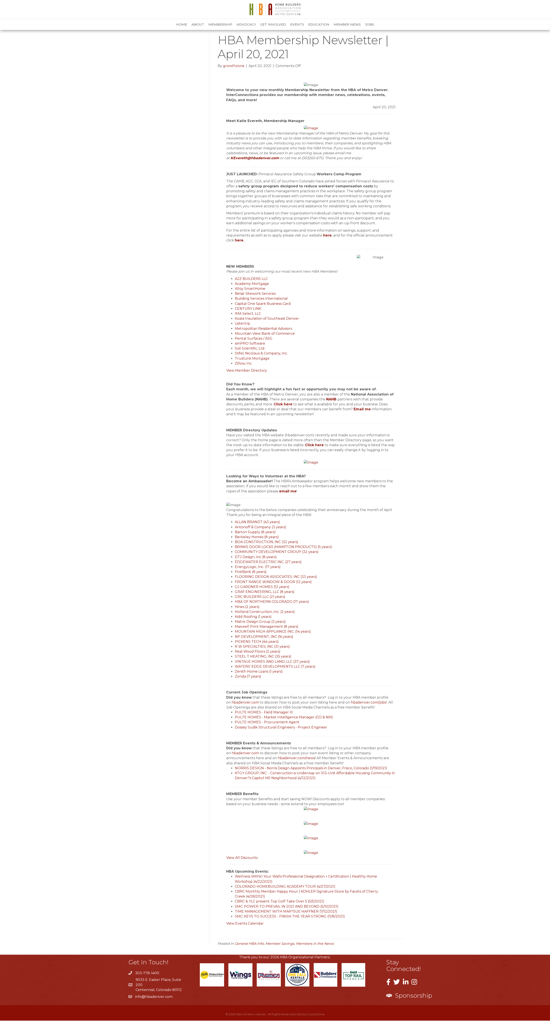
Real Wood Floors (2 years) (257, 651)
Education (318, 24)
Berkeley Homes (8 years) (257, 537)
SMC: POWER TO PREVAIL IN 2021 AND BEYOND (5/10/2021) (286, 906)
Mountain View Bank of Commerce (265, 333)
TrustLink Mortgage (252, 358)
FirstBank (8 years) (251, 572)
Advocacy (246, 24)
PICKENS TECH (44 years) (257, 642)
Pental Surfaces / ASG (253, 338)
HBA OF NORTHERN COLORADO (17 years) (272, 602)
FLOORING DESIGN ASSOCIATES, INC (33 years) (276, 577)
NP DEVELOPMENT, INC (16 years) (264, 637)
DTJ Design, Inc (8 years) (256, 557)
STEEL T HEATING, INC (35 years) (263, 656)
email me (287, 491)
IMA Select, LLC (248, 313)
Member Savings (279, 944)
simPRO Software (250, 343)
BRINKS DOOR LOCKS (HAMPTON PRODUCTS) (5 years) (283, 547)
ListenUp (242, 323)
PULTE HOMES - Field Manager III (264, 712)
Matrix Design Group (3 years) (260, 622)
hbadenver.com (245, 702)
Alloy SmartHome (250, 289)
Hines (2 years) (247, 607)
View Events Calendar (245, 923)
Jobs (369, 24)
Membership (220, 24)
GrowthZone (316, 1014)
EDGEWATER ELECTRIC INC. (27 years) (268, 562)
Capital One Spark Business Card (263, 304)
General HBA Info (249, 944)
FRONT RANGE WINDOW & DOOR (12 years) (273, 582)
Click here (283, 404)
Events (297, 24)
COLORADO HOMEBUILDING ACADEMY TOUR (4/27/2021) (285, 886)
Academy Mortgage (252, 284)
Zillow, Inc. (243, 363)
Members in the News (315, 944)
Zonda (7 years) (248, 676)
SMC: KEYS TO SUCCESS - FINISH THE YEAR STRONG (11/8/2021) (290, 916)
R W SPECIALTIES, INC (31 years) (262, 646)
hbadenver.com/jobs (368, 702)
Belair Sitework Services (255, 294)
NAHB (331, 399)
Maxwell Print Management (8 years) (266, 626)
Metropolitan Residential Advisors (263, 329)
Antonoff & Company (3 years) (260, 527)
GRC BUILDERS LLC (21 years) (260, 597)
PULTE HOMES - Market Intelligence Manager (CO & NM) (284, 717)
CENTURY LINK (248, 309)
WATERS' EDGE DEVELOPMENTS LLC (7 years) (275, 666)
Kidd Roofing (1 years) (253, 617)
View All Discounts (242, 858)
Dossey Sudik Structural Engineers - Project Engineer (281, 727)
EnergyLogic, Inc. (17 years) (258, 567)
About (197, 24)
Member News (347, 24)
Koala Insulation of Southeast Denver (267, 318)
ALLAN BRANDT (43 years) (257, 522)
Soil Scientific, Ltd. (250, 348)
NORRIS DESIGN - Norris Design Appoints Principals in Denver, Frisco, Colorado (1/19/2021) (311, 768)
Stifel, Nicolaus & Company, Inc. (261, 353)
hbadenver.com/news (296, 758)
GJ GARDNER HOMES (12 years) (262, 587)
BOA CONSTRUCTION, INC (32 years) (266, 542)
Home (181, 24)
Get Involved (273, 24)
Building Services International (261, 298)
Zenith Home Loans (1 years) (259, 671)
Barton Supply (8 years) (255, 532)
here (327, 235)
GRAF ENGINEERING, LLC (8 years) (265, 592)
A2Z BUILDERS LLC (251, 279)
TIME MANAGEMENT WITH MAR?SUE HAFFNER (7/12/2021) (286, 911)
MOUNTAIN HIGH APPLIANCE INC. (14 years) (273, 631)
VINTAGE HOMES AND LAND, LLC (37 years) (272, 662)
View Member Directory (246, 370)
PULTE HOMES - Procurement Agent (267, 722)
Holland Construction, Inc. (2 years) (265, 612)
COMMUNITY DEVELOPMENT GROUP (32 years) (277, 552)
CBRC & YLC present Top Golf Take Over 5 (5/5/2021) (279, 901)
